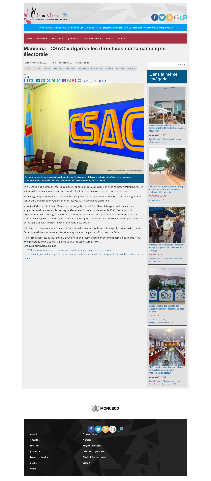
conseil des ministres (164, 384)
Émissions (57, 38)
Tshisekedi (162, 142)
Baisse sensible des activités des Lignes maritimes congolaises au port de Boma (166, 308)
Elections (58, 68)
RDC (172, 323)
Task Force (168, 259)
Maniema (70, 68)
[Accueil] (50, 13)
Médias (47, 68)
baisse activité (164, 323)
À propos (87, 439)
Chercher (181, 64)
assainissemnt (179, 259)
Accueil (29, 38)
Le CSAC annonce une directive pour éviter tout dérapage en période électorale (68, 250)
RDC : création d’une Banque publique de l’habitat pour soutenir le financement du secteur (166, 370)
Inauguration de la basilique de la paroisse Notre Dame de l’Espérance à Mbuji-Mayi (167, 128)
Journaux (72, 38)
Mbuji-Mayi (153, 142)
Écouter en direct (91, 38)
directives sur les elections (90, 68)
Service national (155, 261)
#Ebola (109, 38)
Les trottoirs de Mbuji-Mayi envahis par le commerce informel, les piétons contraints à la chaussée (167, 189)
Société (37, 68)
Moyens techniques (92, 445)
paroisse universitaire (172, 139)
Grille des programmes (93, 451)
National (131, 68)
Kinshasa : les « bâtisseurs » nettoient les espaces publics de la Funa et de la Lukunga (166, 247)
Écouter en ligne (90, 434)
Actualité (41, 38)
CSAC (27, 68)
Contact (86, 462)
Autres (120, 38)
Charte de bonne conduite (95, 457)
